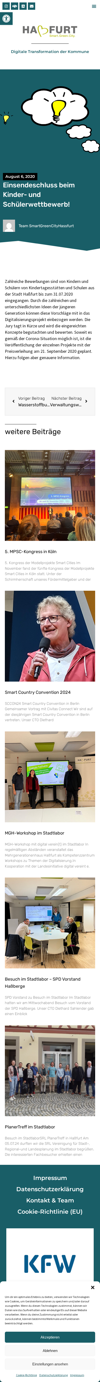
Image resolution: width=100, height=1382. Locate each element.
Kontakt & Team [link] (50, 1200)
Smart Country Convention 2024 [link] (38, 692)
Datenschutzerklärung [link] (53, 1375)
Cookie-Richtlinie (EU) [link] (50, 1211)
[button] (92, 1287)
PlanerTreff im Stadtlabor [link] (30, 1127)
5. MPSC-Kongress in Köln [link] (31, 551)
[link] (6, 18)
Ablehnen (50, 1351)
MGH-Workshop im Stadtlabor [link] (34, 833)
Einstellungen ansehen (50, 1364)
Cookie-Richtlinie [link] (26, 1375)
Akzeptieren (50, 1337)
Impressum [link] (77, 1375)
